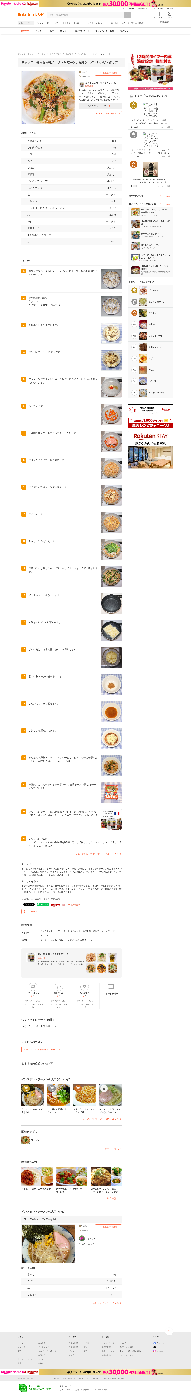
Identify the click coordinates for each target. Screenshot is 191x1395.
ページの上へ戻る (169, 1331)
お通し (117, 23)
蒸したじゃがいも (54, 23)
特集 (19, 1363)
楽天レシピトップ (25, 54)
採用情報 (96, 1378)
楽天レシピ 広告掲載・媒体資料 (113, 1378)
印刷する (33, 911)
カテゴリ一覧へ (110, 1149)
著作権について (84, 1378)
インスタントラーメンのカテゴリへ (100, 1118)
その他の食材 (55, 54)
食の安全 (124, 31)
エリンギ (105, 931)
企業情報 (57, 1378)
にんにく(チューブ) (37, 181)
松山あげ (75, 23)
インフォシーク (129, 8)
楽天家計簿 (142, 8)
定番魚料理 (73, 1347)
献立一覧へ (113, 1198)
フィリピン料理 (87, 23)
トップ (20, 1343)
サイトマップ (43, 1347)
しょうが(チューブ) (37, 188)
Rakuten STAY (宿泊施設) (130, 1351)
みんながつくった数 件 (100, 106)
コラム (63, 31)
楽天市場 (169, 8)
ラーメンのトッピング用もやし (40, 1219)
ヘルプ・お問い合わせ (47, 1351)
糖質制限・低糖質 (91, 931)
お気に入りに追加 (110, 73)
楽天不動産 (106, 1347)
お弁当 (86, 1343)
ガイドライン (43, 1359)
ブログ (123, 1343)
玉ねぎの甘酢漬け (138, 23)
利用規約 (41, 1355)
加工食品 (69, 54)
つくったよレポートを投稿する (107, 113)
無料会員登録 (164, 22)
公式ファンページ (81, 31)
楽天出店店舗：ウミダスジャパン (53, 954)
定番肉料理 (73, 1343)
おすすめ (25, 31)
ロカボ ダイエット (72, 931)
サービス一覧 (65, 1390)
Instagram (161, 1351)
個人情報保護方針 (69, 1378)
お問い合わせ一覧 (82, 1390)
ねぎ (29, 221)
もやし (31, 161)
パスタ (71, 1351)
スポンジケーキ (101, 23)
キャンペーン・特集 (104, 31)
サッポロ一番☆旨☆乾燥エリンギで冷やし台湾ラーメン (66, 940)
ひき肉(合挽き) (35, 147)
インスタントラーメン (87, 54)
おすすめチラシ (156, 8)
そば (111, 23)
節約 (85, 1351)
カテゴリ (39, 31)
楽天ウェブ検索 (126, 1347)
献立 (52, 31)
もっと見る (164, 196)
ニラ (29, 154)
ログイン (169, 17)
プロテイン (40, 23)
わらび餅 (125, 23)
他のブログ (75, 905)
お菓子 (71, 1355)
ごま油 (31, 167)
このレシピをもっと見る (106, 1302)
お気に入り (158, 17)
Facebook (161, 1343)
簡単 (85, 1347)
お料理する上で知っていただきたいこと (97, 854)
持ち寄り (66, 23)
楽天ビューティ (108, 1351)
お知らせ (41, 1363)
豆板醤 (31, 174)
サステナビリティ (101, 1390)
